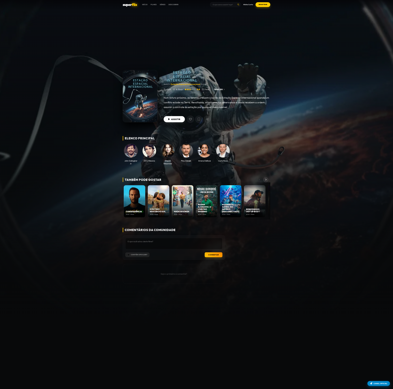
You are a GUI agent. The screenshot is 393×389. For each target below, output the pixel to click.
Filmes (154, 5)
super (130, 4)
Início (145, 5)
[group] (134, 201)
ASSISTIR (175, 119)
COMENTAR (213, 255)
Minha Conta (248, 5)
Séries (162, 5)
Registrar (263, 4)
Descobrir (173, 5)
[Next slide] (265, 179)
